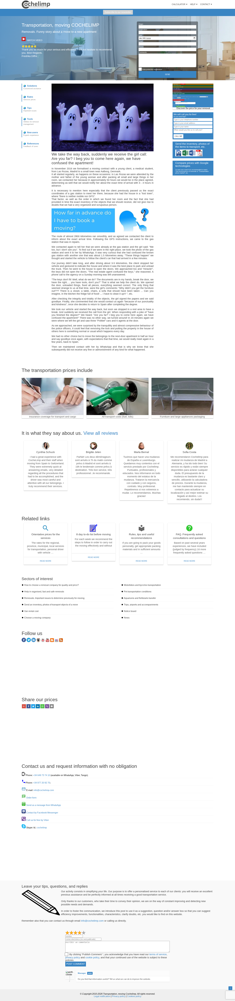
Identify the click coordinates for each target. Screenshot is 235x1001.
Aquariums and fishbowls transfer (140, 598)
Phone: (141, 47)
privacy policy (72, 957)
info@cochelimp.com (44, 790)
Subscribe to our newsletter (118, 12)
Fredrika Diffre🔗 (31, 56)
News (126, 618)
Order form (31, 798)
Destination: (143, 30)
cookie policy (92, 957)
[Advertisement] (117, 670)
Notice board (130, 611)
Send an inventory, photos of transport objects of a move (51, 604)
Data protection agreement (152, 69)
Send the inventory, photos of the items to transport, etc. (192, 145)
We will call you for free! (185, 115)
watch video (34, 40)
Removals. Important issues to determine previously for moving (54, 598)
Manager (82, 973)
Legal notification (102, 996)
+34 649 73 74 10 (41, 775)
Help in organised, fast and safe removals (44, 591)
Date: (141, 35)
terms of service (158, 954)
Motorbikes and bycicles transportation (142, 585)
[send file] (188, 155)
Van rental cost (31, 611)
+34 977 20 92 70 (41, 783)
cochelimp (42, 827)
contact (205, 4)
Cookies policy (134, 996)
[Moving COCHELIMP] (36, 4)
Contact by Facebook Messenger (42, 812)
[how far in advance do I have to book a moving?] (103, 231)
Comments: (143, 52)
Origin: (141, 24)
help (192, 4)
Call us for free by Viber (37, 820)
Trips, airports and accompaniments (141, 604)
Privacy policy (118, 996)
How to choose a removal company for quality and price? (51, 585)
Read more (45, 561)
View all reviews (100, 433)
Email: (141, 41)
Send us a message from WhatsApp (43, 805)
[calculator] (193, 95)
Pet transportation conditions (137, 591)
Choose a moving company (37, 618)
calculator (178, 4)
